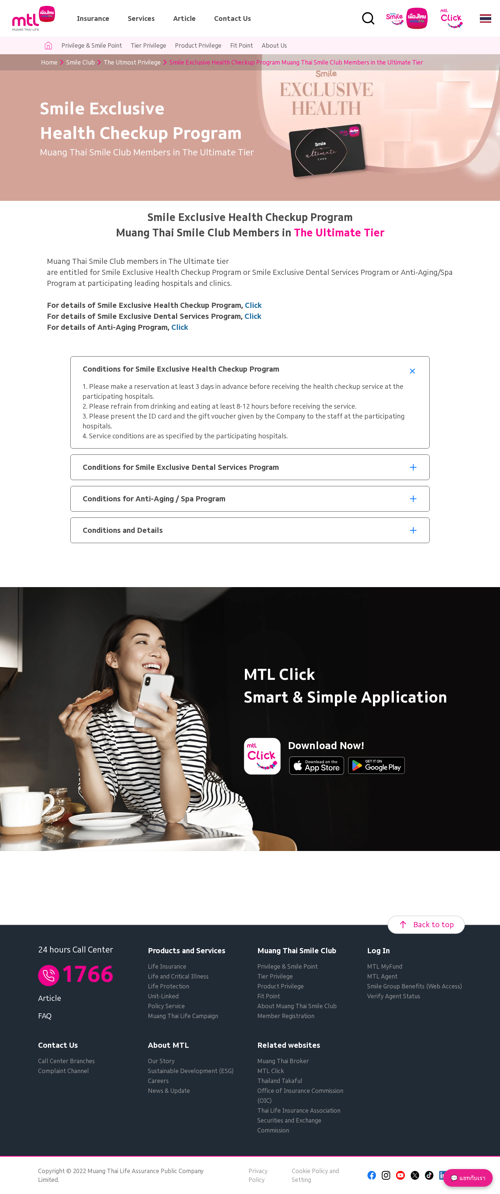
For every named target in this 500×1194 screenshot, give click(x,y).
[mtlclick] (451, 18)
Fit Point (241, 45)
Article (184, 18)
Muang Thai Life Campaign (183, 1015)
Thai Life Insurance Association (298, 1110)
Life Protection (168, 986)
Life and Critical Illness (178, 976)
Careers (158, 1080)
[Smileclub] (407, 18)
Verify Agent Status (393, 996)
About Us (274, 45)
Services (141, 18)
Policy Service (166, 1006)
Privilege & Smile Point (91, 45)
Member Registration (285, 1015)
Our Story (161, 1061)
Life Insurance (167, 966)
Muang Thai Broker (283, 1061)
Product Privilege (198, 45)
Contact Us (232, 18)
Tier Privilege (148, 45)
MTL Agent (382, 976)
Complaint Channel (63, 1070)
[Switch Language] (485, 18)
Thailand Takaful (279, 1080)
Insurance (93, 18)
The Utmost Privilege (132, 62)
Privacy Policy (258, 1175)
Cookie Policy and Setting (315, 1175)
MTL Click (270, 1070)
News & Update (169, 1090)
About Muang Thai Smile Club (297, 1006)
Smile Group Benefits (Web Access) (414, 986)
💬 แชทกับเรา (468, 1177)
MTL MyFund (384, 966)
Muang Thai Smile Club (296, 950)
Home (49, 62)
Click (179, 327)
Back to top (433, 924)
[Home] (34, 18)
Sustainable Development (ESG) (191, 1070)
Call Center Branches (66, 1061)
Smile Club (80, 62)
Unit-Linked (163, 996)
